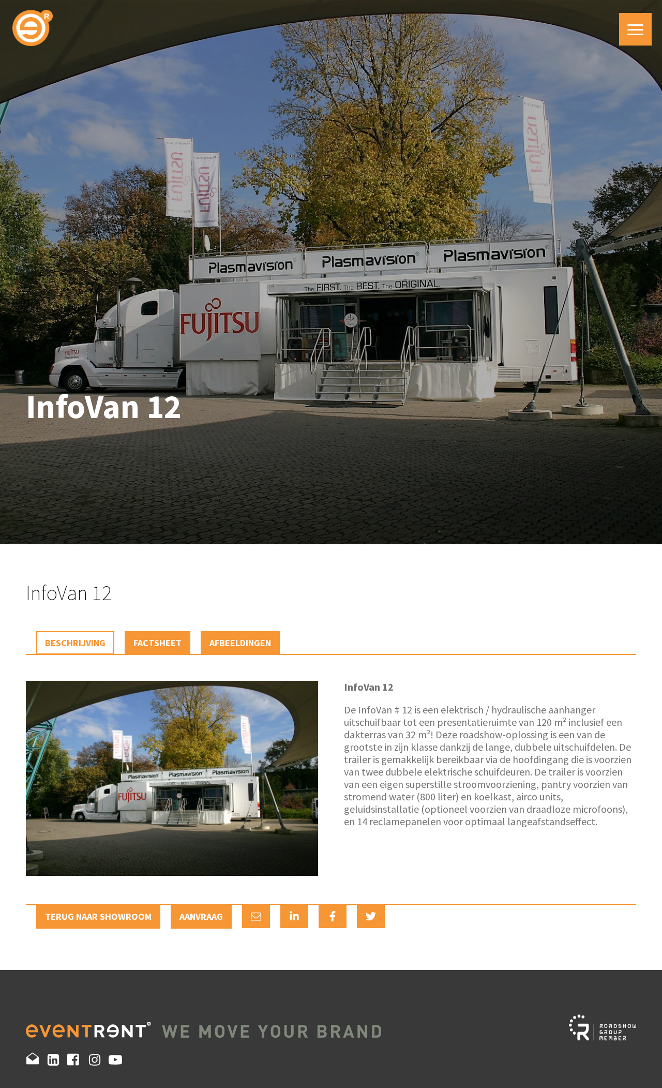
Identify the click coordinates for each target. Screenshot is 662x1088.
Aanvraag (201, 916)
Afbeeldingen (240, 643)
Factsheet (157, 643)
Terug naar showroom (98, 916)
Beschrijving (75, 643)
